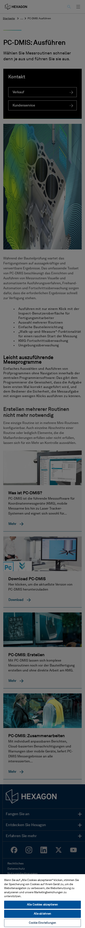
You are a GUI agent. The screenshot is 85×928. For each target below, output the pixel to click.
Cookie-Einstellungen (42, 923)
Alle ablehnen (42, 913)
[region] (42, 901)
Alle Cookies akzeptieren (42, 904)
